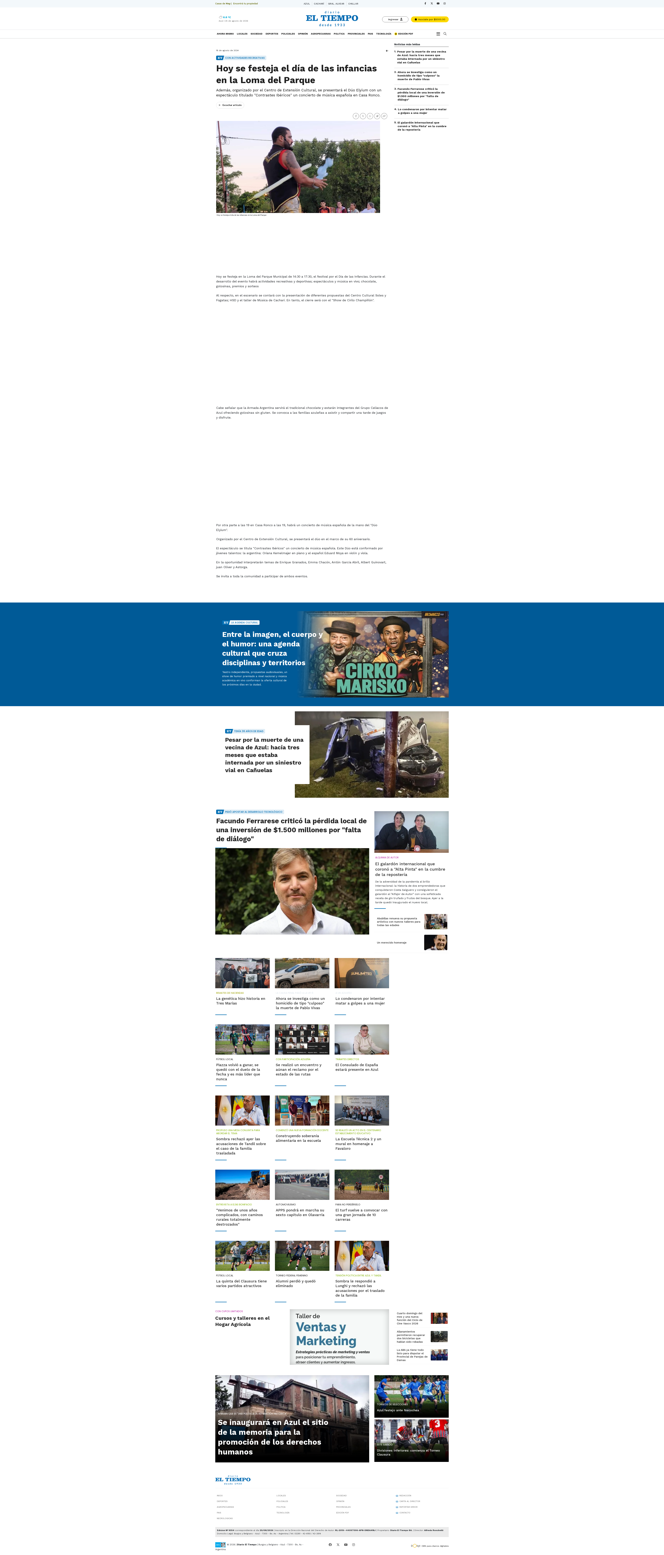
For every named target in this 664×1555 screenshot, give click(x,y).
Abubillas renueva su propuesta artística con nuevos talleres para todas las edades (398, 922)
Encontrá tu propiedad (245, 3)
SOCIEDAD (256, 33)
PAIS (370, 33)
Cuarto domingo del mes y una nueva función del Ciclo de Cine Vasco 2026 (409, 1318)
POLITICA (339, 33)
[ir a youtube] (345, 1544)
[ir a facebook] (330, 1544)
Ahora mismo (225, 33)
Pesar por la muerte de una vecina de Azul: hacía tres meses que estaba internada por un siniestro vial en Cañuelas (421, 57)
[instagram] (444, 3)
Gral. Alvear (336, 3)
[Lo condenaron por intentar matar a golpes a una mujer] (362, 973)
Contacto (404, 1512)
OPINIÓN (303, 33)
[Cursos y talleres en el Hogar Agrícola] (339, 1337)
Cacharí (319, 3)
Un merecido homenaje (392, 942)
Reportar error (408, 1507)
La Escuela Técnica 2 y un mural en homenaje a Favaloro (358, 1144)
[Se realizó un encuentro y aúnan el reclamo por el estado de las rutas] (302, 1039)
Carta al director (409, 1501)
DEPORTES (272, 33)
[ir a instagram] (353, 1544)
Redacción (405, 1495)
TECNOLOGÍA (383, 33)
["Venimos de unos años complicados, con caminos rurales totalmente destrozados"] (242, 1185)
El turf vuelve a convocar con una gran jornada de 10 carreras (361, 1215)
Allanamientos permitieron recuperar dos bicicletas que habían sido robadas (411, 1336)
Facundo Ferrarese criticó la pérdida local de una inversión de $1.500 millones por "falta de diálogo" (421, 94)
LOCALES (242, 33)
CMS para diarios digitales (435, 1546)
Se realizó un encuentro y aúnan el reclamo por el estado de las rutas (298, 1070)
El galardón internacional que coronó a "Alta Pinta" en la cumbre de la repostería (422, 126)
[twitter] (431, 3)
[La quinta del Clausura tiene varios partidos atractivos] (242, 1256)
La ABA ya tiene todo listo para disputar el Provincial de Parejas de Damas (412, 1355)
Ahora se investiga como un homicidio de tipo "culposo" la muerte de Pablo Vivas (419, 75)
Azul (307, 3)
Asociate (431, 19)
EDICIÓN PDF (405, 33)
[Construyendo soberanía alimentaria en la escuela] (302, 1111)
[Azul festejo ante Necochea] (411, 1396)
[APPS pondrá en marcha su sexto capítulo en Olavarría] (302, 1185)
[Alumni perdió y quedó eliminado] (302, 1256)
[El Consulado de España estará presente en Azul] (362, 1039)
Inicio (220, 1495)
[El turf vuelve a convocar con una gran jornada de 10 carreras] (362, 1185)
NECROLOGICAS (225, 1518)
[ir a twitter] (338, 1544)
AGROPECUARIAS (321, 33)
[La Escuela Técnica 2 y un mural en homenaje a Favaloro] (362, 1111)
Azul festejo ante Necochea (398, 1410)
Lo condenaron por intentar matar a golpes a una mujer (422, 111)
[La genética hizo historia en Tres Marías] (242, 973)
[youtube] (438, 3)
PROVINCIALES (356, 33)
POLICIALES (288, 33)
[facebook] (425, 3)
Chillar (353, 3)
